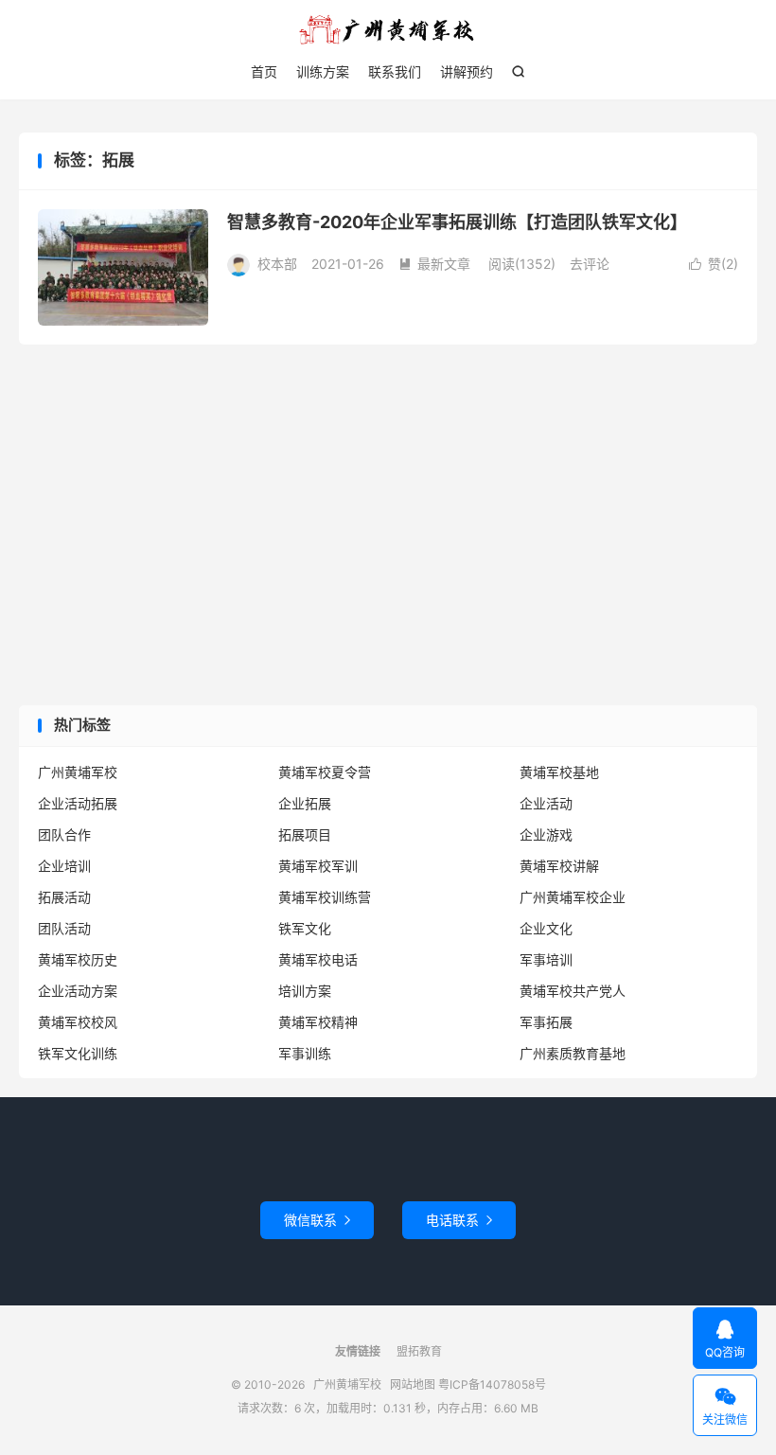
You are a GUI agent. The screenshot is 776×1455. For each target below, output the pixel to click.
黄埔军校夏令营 (324, 772)
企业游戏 (546, 834)
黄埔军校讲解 (559, 866)
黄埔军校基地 (559, 772)
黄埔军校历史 (77, 959)
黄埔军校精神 (318, 1022)
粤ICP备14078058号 (492, 1384)
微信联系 (317, 1220)
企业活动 (546, 803)
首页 (264, 71)
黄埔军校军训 (318, 866)
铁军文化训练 (77, 1053)
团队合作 (64, 834)
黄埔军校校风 (77, 1022)
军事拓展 (546, 1022)
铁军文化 (304, 928)
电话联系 (459, 1220)
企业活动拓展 (77, 803)
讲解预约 (466, 71)
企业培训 (64, 866)
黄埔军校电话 (318, 959)
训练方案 (322, 71)
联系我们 (394, 71)
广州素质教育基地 (573, 1053)
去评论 (589, 264)
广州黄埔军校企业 (573, 897)
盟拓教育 (419, 1351)
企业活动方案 (77, 991)
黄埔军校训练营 (324, 897)
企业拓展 (304, 803)
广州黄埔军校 (388, 29)
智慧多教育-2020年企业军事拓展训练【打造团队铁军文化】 (457, 222)
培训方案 (304, 991)
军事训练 (304, 1053)
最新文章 (434, 264)
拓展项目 (304, 834)
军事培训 (546, 959)
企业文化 (546, 928)
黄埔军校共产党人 (573, 991)
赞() (713, 264)
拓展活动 (64, 897)
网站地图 (412, 1384)
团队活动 (64, 928)
